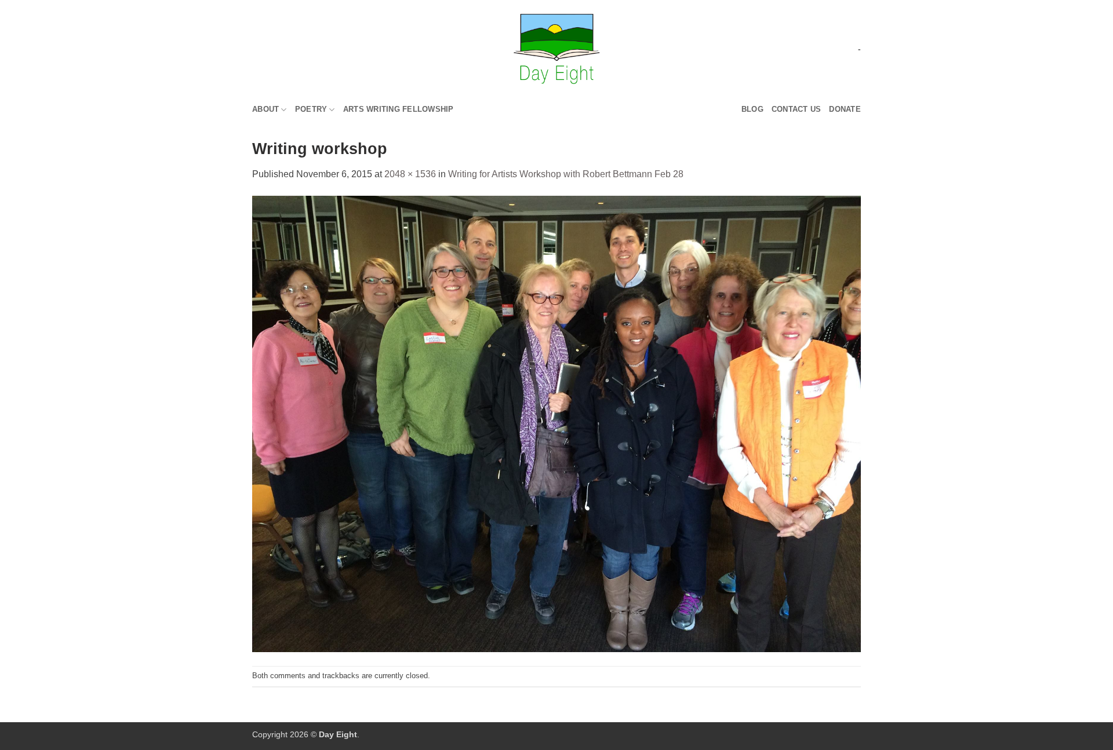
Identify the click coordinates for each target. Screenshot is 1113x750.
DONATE (845, 109)
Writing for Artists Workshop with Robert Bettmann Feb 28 (565, 174)
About (265, 109)
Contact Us (796, 109)
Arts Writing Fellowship (398, 109)
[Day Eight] (556, 49)
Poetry (311, 109)
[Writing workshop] (556, 423)
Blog (752, 109)
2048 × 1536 (410, 174)
